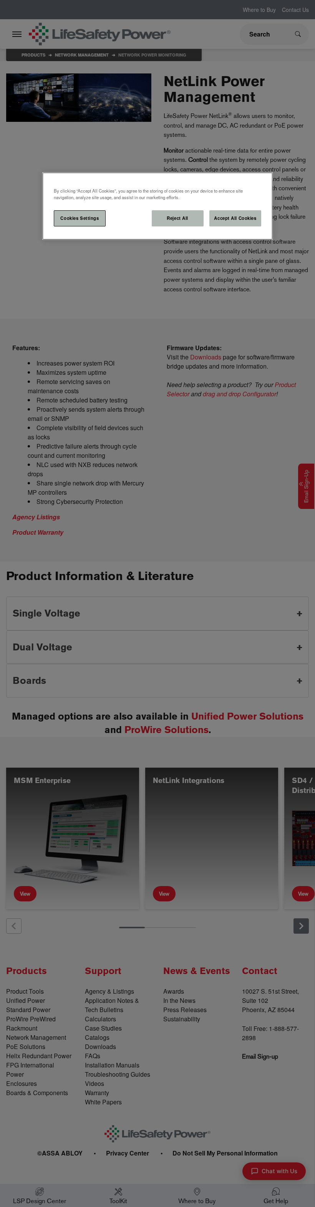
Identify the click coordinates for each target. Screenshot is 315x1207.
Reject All (177, 218)
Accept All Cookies (235, 218)
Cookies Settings (79, 218)
